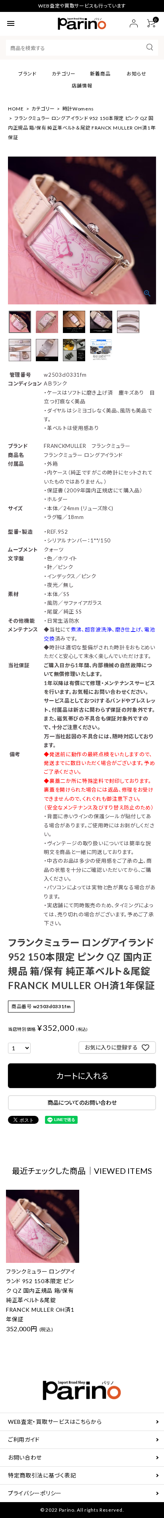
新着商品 (100, 74)
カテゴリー (64, 74)
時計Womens (78, 109)
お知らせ (136, 74)
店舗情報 (82, 86)
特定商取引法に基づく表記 (42, 1475)
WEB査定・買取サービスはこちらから (55, 1421)
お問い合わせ (25, 1457)
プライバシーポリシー (35, 1493)
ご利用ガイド (24, 1439)
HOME (16, 109)
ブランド (27, 74)
